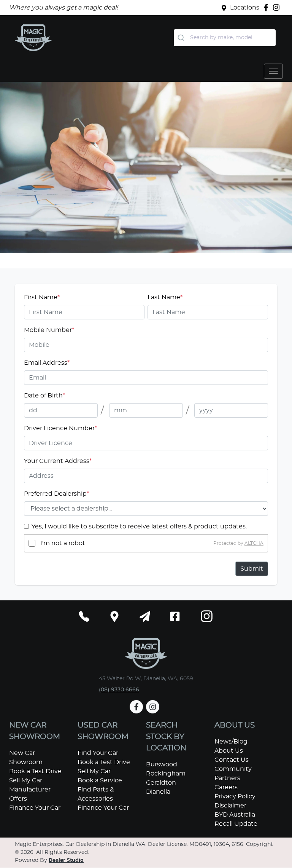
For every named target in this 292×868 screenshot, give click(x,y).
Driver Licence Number (60, 428)
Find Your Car (98, 753)
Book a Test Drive (35, 771)
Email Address (47, 363)
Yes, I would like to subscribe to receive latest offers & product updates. (139, 526)
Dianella (158, 792)
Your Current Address (58, 461)
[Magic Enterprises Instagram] (278, 7)
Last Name (165, 297)
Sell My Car (25, 780)
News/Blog (231, 742)
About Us (228, 751)
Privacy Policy (235, 796)
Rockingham (166, 774)
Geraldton (161, 783)
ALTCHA (253, 543)
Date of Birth (44, 396)
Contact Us (231, 760)
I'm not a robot (62, 543)
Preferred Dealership (56, 494)
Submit (251, 569)
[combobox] (225, 37)
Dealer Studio (66, 860)
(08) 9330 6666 (119, 689)
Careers (226, 787)
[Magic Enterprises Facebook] (267, 7)
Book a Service (100, 780)
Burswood (161, 764)
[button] (273, 71)
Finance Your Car (34, 808)
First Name (42, 297)
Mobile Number (49, 330)
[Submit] (182, 37)
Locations (244, 8)
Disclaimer (230, 806)
